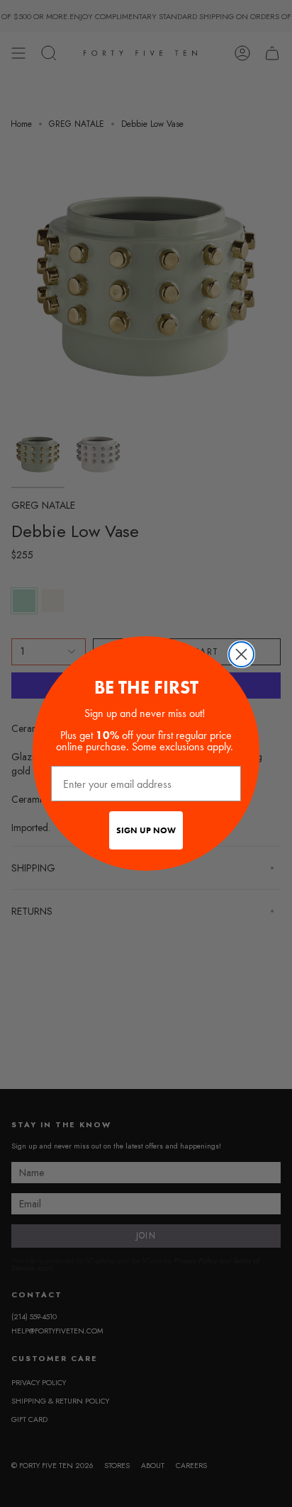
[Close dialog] (241, 654)
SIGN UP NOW (146, 830)
